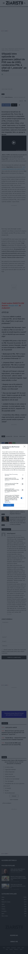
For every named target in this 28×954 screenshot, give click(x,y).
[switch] (22, 478)
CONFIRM (8, 505)
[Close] (24, 446)
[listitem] (14, 475)
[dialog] (14, 477)
